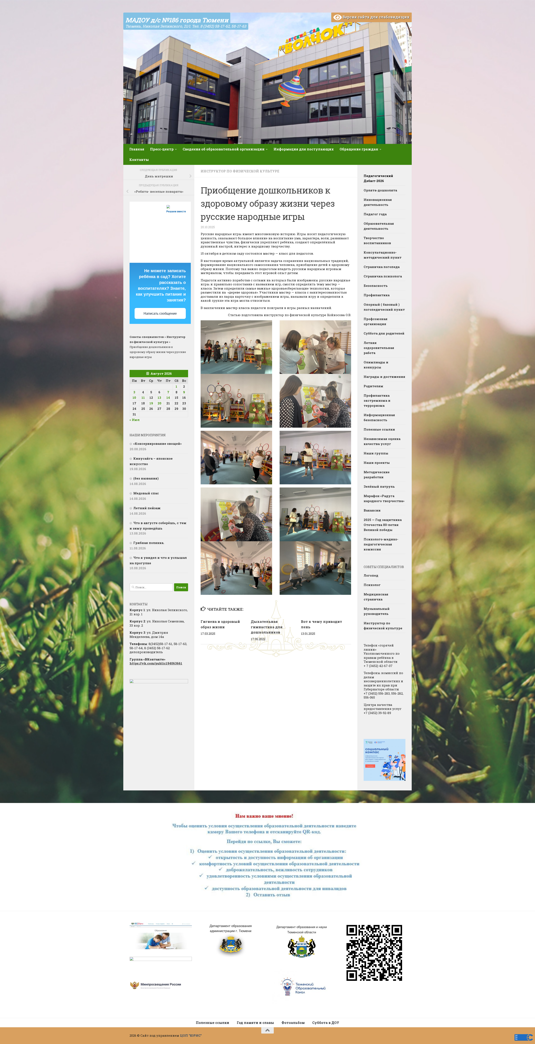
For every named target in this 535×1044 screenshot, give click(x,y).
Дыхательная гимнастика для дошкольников (267, 627)
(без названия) (146, 478)
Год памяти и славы (255, 1022)
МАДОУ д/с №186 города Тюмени (176, 20)
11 (143, 397)
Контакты (139, 159)
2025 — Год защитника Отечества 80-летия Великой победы (383, 525)
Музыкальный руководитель (377, 611)
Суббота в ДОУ (325, 1022)
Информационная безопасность (379, 417)
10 (134, 397)
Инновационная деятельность (378, 202)
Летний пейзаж (146, 508)
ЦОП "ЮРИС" (191, 1035)
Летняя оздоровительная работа (379, 348)
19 (151, 403)
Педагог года (375, 214)
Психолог (372, 585)
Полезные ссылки (379, 429)
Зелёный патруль (379, 486)
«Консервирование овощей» (157, 443)
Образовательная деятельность (379, 226)
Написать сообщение (160, 313)
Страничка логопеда (382, 267)
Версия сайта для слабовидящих (376, 16)
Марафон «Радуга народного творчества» (384, 498)
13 (159, 397)
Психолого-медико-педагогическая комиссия (381, 544)
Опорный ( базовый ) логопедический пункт (384, 307)
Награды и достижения (384, 377)
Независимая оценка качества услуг (382, 441)
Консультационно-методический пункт (382, 254)
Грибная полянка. (148, 543)
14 (168, 397)
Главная (136, 149)
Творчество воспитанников (377, 240)
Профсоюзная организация (375, 321)
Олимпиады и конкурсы (376, 364)
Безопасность (376, 285)
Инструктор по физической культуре (240, 171)
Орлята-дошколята (380, 190)
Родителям (373, 386)
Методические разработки (377, 474)
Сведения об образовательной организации (224, 149)
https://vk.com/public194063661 (156, 663)
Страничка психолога (383, 276)
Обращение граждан (359, 149)
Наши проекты (377, 462)
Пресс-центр (162, 149)
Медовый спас (146, 493)
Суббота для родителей (384, 333)
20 (159, 403)
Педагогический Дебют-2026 (378, 178)
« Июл (135, 420)
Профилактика (377, 295)
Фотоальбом (293, 1022)
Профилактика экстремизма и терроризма (377, 400)
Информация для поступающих (304, 149)
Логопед (371, 575)
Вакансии (372, 510)
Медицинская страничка (376, 596)
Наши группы (376, 453)
